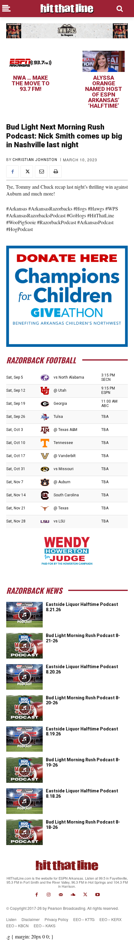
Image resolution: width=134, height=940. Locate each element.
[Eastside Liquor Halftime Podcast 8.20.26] (24, 677)
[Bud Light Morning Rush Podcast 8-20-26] (24, 708)
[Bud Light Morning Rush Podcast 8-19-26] (24, 770)
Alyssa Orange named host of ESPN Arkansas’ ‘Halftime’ (103, 91)
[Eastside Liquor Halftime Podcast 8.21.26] (24, 614)
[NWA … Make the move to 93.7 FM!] (30, 61)
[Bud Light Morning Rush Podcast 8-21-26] (24, 646)
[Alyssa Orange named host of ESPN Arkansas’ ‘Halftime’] (104, 61)
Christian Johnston (34, 160)
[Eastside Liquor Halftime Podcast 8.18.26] (24, 801)
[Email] (41, 171)
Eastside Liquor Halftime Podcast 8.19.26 (82, 731)
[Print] (55, 171)
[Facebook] (12, 171)
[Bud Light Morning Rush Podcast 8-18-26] (24, 832)
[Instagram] (49, 895)
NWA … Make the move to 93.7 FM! (31, 83)
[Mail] (61, 895)
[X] (27, 171)
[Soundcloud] (73, 895)
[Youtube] (97, 895)
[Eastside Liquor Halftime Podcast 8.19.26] (24, 739)
